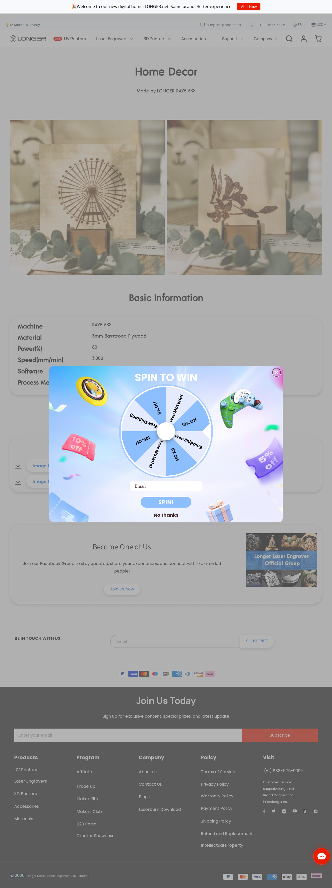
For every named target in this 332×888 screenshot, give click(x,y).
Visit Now (249, 6)
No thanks (166, 515)
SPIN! (166, 502)
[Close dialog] (276, 372)
